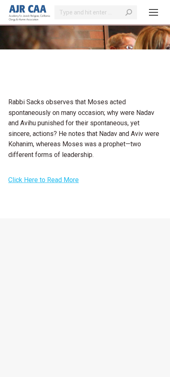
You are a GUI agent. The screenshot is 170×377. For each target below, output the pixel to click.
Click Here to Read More (43, 180)
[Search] (128, 12)
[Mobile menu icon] (153, 12)
